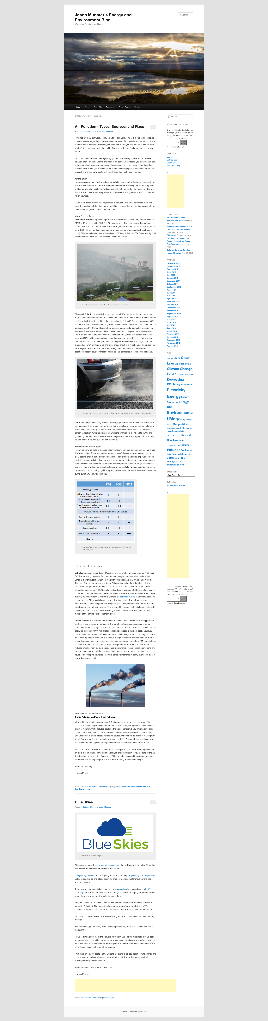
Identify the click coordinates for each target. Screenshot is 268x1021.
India (182, 431)
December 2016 (173, 263)
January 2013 (172, 337)
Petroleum (183, 445)
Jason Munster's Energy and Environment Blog (103, 17)
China (177, 358)
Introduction (171, 436)
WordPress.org (173, 165)
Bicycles (170, 358)
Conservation (184, 374)
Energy (94, 786)
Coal (119, 786)
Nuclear (178, 440)
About (87, 107)
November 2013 (173, 310)
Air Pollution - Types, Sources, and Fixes (109, 126)
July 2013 (171, 319)
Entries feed (172, 159)
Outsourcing (171, 445)
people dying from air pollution (141, 875)
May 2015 (171, 275)
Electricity (126, 786)
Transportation (104, 786)
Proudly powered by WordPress (134, 1011)
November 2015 (173, 266)
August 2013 (172, 316)
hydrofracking (173, 431)
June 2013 (171, 322)
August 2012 (172, 346)
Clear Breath (97, 997)
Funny (181, 419)
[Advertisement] (125, 985)
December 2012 (173, 340)
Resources (187, 454)
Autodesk (122, 888)
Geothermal (171, 428)
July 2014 (171, 292)
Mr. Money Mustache (176, 485)
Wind (182, 464)
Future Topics (124, 107)
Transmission (173, 464)
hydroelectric (186, 428)
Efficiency (173, 384)
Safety (170, 457)
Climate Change (179, 368)
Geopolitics (180, 424)
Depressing (175, 379)
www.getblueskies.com (109, 865)
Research (177, 454)
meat (178, 436)
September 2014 (174, 287)
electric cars (186, 384)
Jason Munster (107, 131)
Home (78, 107)
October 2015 (172, 269)
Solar (177, 457)
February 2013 (173, 334)
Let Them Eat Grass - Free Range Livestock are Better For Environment (178, 241)
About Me (98, 107)
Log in (170, 156)
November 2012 (173, 343)
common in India (127, 596)
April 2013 (171, 328)
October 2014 (172, 284)
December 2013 (173, 307)
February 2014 (173, 301)
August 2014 (172, 289)
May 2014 (171, 295)
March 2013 (172, 331)
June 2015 (171, 272)
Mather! (137, 107)
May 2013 (171, 325)
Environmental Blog (138, 786)
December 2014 (173, 281)
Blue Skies (86, 786)
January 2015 (172, 278)
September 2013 (174, 313)
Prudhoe (185, 450)
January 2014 (172, 304)
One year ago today (84, 875)
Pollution (173, 449)
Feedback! (110, 107)
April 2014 (171, 298)
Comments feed (173, 162)
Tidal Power (180, 462)
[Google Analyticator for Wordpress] (179, 147)
